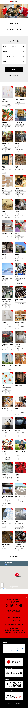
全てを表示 (14, 76)
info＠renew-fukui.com (15, 624)
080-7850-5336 (15, 621)
